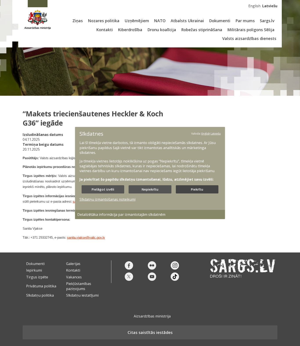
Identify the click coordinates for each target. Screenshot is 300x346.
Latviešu (269, 6)
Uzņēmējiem (137, 20)
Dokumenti (219, 20)
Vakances (74, 277)
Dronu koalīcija (161, 29)
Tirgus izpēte (37, 277)
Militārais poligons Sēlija (251, 29)
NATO (160, 20)
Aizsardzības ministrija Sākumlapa (37, 15)
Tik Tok (175, 276)
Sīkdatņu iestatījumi (82, 295)
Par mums (245, 20)
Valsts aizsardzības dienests (249, 38)
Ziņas (77, 20)
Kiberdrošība (130, 29)
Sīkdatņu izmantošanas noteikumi (108, 199)
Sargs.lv (267, 20)
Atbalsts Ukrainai (187, 20)
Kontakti (104, 29)
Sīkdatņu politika (40, 295)
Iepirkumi (34, 270)
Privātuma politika (41, 286)
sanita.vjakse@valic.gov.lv (86, 237)
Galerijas (73, 263)
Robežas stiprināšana (201, 29)
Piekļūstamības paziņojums (78, 286)
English (254, 6)
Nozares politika (103, 20)
